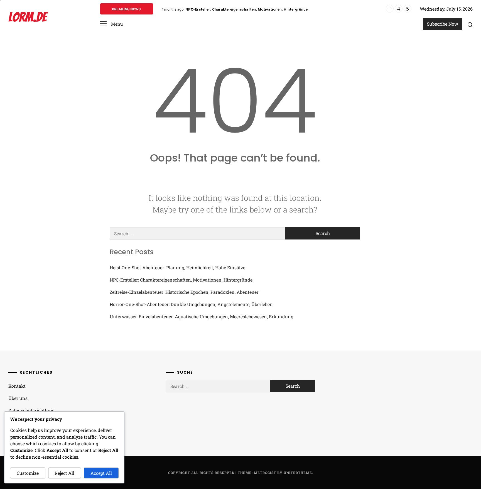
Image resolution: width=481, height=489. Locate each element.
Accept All (101, 473)
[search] (470, 24)
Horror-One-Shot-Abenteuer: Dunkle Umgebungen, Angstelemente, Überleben (191, 304)
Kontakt (17, 386)
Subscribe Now (442, 24)
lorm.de (27, 17)
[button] (111, 24)
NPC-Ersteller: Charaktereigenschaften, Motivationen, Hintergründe (246, 9)
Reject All (64, 473)
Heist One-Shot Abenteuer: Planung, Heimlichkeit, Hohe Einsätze (177, 267)
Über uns (18, 398)
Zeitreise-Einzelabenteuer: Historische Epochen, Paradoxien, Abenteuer (184, 292)
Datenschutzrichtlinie (31, 410)
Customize (28, 473)
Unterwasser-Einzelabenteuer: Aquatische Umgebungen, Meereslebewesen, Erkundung (201, 316)
